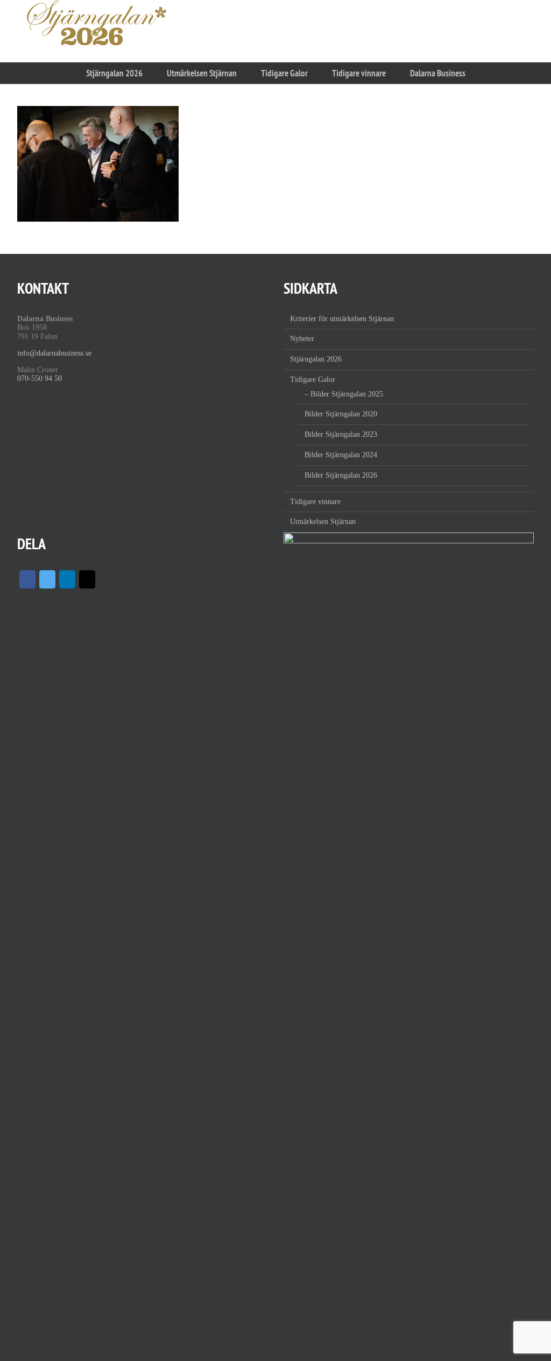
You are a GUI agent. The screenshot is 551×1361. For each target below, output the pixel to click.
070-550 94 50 (39, 378)
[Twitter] (47, 579)
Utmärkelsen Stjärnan (323, 522)
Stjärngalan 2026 (316, 359)
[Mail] (87, 579)
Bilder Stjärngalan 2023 (341, 434)
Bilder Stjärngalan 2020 (341, 414)
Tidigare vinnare (315, 502)
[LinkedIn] (67, 579)
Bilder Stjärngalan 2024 (341, 455)
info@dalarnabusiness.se (54, 353)
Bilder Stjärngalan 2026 (341, 475)
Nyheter (302, 339)
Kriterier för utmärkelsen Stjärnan (342, 319)
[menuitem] (114, 73)
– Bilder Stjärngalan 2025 (344, 394)
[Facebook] (27, 579)
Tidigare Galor (312, 379)
